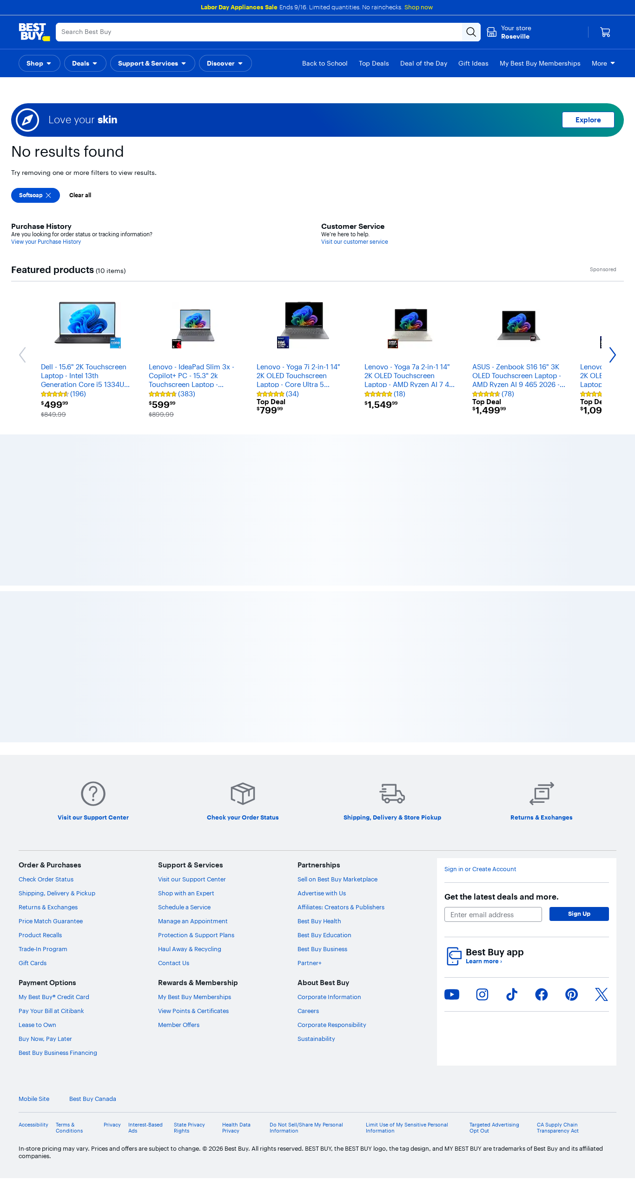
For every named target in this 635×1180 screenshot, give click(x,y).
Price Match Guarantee (51, 738)
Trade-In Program (43, 766)
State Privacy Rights (189, 945)
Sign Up (579, 730)
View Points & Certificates (193, 828)
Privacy (112, 942)
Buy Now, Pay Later (45, 856)
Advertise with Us (322, 710)
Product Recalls (40, 752)
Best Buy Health (319, 738)
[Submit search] (471, 32)
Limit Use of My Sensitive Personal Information (407, 945)
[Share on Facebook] (541, 811)
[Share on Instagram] (482, 811)
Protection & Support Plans (196, 752)
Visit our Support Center (192, 696)
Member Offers (178, 842)
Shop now (418, 7)
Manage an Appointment (193, 738)
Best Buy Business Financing (58, 869)
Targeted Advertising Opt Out (494, 945)
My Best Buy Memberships (194, 814)
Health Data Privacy (236, 945)
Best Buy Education (324, 752)
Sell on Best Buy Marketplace (337, 696)
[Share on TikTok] (511, 811)
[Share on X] (601, 811)
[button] (39, 63)
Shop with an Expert (186, 710)
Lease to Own (37, 842)
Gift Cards (32, 780)
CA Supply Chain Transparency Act (558, 945)
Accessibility (33, 942)
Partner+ (310, 780)
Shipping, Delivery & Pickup (57, 710)
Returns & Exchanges (48, 724)
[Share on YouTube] (451, 811)
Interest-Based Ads (145, 945)
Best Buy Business (322, 766)
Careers (308, 828)
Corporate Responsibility (332, 842)
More (599, 63)
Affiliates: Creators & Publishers (341, 724)
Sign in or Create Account (480, 686)
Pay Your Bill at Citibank (51, 828)
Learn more (484, 778)
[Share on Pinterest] (571, 811)
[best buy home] (34, 32)
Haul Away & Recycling (189, 766)
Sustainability (316, 856)
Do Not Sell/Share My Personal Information (306, 945)
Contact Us (173, 780)
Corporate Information (329, 814)
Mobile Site (34, 916)
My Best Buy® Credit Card (54, 814)
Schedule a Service (184, 724)
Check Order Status (46, 696)
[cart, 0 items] (605, 32)
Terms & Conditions (69, 945)
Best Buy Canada (92, 916)
